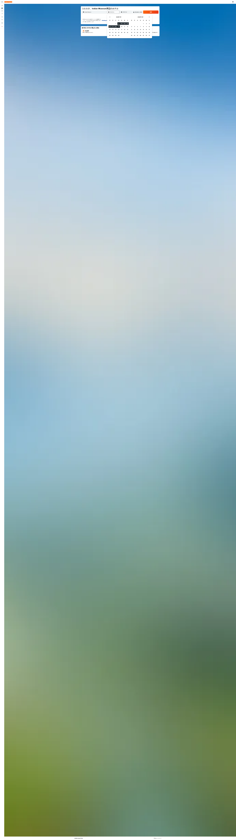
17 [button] (121, 29)
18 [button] (124, 29)
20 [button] (109, 32)
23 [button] (118, 32)
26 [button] (127, 32)
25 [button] (124, 32)
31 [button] (149, 35)
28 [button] (112, 35)
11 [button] (124, 26)
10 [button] (121, 26)
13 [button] (109, 29)
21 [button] (112, 32)
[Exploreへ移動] (2, 17)
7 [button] (140, 26)
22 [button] (115, 32)
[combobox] (95, 12)
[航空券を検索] (2, 5)
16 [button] (118, 29)
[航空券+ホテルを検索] (2, 13)
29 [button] (115, 35)
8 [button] (115, 26)
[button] (2, 2)
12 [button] (127, 26)
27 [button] (109, 35)
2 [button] (118, 23)
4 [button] (124, 23)
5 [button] (127, 23)
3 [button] (121, 23)
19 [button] (127, 29)
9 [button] (118, 26)
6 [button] (137, 26)
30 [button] (118, 35)
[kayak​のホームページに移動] (8, 2)
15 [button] (115, 29)
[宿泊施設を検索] (2, 8)
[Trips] (2, 23)
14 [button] (112, 29)
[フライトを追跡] (2, 19)
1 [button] (143, 23)
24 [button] (121, 32)
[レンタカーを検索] (2, 11)
